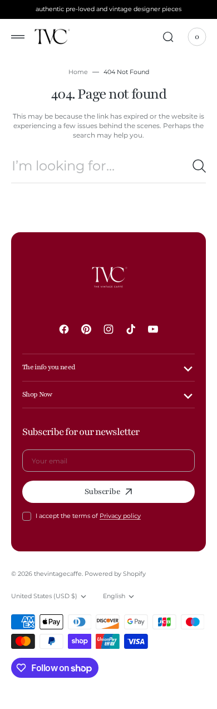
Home (78, 72)
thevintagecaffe (58, 574)
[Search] (199, 166)
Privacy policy (120, 516)
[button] (17, 36)
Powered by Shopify (115, 574)
